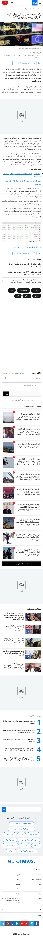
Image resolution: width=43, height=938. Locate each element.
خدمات (39, 909)
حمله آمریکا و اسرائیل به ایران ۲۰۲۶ (21, 829)
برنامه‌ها (18, 893)
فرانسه (36, 845)
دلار (12, 290)
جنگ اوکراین (33, 834)
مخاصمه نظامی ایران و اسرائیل (21, 823)
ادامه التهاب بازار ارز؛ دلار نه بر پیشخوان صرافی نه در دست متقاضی (24, 265)
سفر (40, 889)
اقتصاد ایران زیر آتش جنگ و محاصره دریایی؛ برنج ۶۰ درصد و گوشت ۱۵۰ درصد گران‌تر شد (25, 281)
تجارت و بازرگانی (36, 879)
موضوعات (38, 869)
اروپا (39, 874)
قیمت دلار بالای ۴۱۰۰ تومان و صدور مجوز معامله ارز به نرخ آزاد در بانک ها (24, 273)
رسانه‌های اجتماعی (10, 845)
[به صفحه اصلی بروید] (34, 2)
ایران (26, 9)
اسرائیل (11, 851)
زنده (5, 3)
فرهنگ (18, 889)
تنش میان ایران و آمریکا (27, 851)
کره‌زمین (17, 879)
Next (39, 884)
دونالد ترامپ (9, 834)
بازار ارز (36, 290)
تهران (27, 296)
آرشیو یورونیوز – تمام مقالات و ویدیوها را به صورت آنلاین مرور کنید (11, 900)
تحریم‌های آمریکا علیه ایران (29, 840)
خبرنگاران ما (37, 898)
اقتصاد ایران (23, 290)
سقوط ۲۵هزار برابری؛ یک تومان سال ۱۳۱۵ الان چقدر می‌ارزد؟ (23, 182)
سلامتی (25, 845)
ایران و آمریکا (10, 840)
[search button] (4, 809)
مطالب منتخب (33, 609)
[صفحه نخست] (40, 9)
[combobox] (21, 809)
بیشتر (39, 915)
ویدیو (39, 893)
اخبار (36, 9)
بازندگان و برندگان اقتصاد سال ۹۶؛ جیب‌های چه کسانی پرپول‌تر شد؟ (22, 175)
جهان (31, 9)
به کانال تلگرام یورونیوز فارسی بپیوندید (27, 247)
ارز (18, 296)
